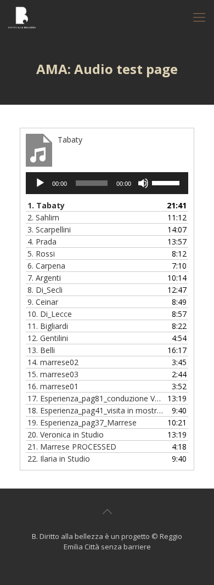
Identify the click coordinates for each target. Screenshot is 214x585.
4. (42, 241)
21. (71, 446)
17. (96, 398)
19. (82, 422)
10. (49, 314)
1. (46, 205)
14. (52, 362)
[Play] (40, 183)
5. (41, 253)
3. (49, 229)
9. (42, 302)
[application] (107, 183)
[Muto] (143, 183)
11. (47, 326)
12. (47, 338)
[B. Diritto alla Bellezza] (22, 16)
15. (52, 374)
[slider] (167, 182)
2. (43, 217)
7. (44, 277)
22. (58, 458)
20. (65, 434)
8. (45, 290)
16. (52, 386)
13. (41, 350)
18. (96, 410)
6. (46, 265)
